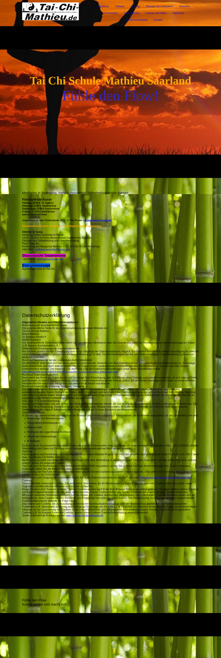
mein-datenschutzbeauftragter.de (84, 515)
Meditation (184, 6)
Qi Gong (135, 6)
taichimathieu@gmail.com (97, 220)
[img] (50, 11)
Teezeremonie (110, 13)
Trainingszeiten (131, 13)
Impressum (178, 13)
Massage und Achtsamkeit (159, 6)
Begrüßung (103, 6)
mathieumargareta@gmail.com (52, 249)
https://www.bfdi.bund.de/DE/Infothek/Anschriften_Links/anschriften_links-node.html (70, 371)
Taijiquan (119, 6)
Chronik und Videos (156, 13)
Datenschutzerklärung (136, 19)
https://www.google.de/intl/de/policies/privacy (165, 477)
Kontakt (158, 19)
